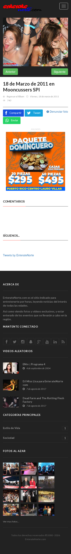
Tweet (36, 112)
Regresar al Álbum (15, 96)
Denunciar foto (58, 111)
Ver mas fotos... (11, 521)
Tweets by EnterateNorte (18, 255)
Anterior (10, 72)
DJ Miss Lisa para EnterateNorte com (43, 383)
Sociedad (34, 438)
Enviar (14, 120)
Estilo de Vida (34, 428)
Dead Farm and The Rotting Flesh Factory (43, 400)
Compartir (15, 112)
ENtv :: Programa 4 (34, 364)
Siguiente (59, 72)
